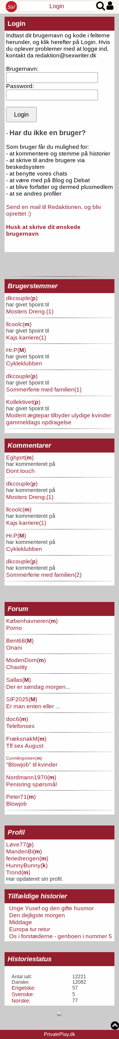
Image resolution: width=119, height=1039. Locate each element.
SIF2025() (21, 699)
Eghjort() (20, 457)
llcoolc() (18, 324)
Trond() (18, 872)
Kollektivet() (23, 401)
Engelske (23, 988)
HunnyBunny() (27, 865)
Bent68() (20, 640)
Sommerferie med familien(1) (43, 389)
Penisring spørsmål (31, 784)
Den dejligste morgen (37, 915)
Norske (20, 1001)
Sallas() (18, 679)
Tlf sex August (24, 745)
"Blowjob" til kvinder (31, 764)
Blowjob (16, 803)
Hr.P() (16, 350)
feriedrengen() (27, 858)
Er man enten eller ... (33, 706)
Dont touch (20, 470)
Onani (14, 647)
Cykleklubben (24, 363)
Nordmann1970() (31, 777)
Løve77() (20, 844)
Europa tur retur (29, 929)
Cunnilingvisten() (24, 758)
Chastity (16, 667)
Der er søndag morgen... (38, 686)
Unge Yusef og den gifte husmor (51, 908)
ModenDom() (26, 660)
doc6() (17, 719)
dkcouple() (22, 298)
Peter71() (21, 796)
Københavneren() (32, 620)
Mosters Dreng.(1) (29, 311)
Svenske (22, 994)
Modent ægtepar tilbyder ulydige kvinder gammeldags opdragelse (58, 419)
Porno (14, 627)
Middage (20, 922)
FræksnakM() (26, 738)
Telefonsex (20, 726)
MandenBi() (24, 851)
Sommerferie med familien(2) (43, 574)
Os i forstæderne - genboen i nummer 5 (60, 936)
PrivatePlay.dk (59, 1034)
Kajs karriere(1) (26, 337)
